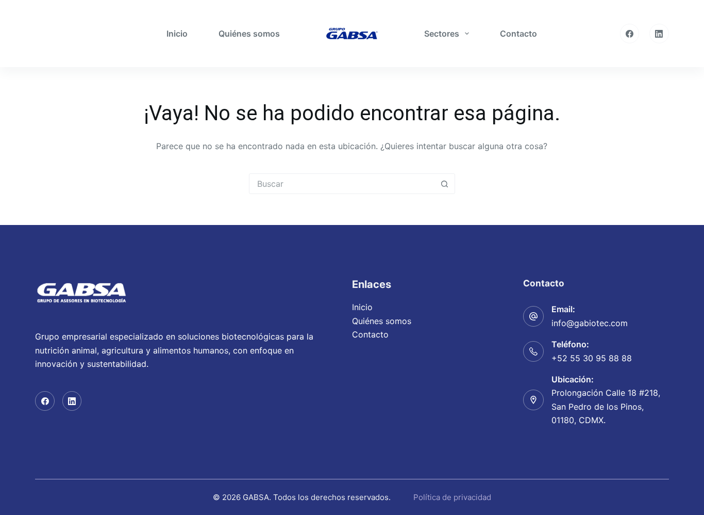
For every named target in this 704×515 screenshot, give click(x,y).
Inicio (177, 33)
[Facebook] (630, 33)
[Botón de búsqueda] (445, 184)
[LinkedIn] (659, 33)
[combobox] (342, 183)
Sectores (441, 33)
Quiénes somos (249, 33)
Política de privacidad (451, 497)
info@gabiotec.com (589, 323)
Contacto (518, 33)
